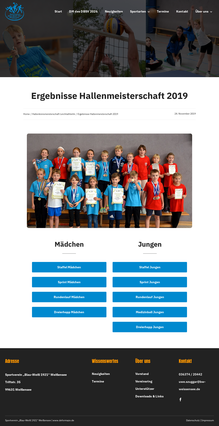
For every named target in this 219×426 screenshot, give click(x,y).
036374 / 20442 (190, 374)
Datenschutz (193, 420)
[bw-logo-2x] (14, 4)
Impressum (207, 420)
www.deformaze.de (63, 420)
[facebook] (180, 399)
